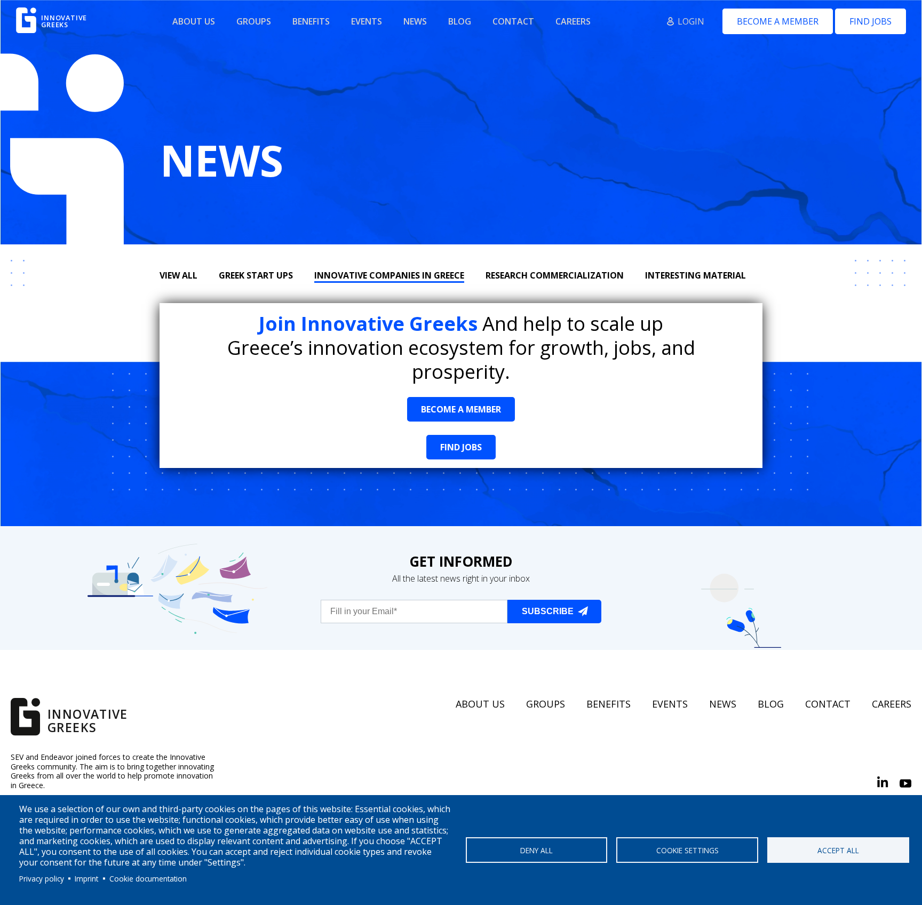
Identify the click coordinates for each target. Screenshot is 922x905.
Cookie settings (687, 850)
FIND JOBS (870, 21)
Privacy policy (41, 879)
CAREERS (573, 21)
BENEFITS (311, 21)
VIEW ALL (178, 275)
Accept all (838, 850)
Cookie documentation (148, 879)
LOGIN (691, 21)
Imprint (86, 879)
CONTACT (513, 21)
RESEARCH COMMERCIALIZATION (555, 275)
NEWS (415, 21)
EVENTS (366, 21)
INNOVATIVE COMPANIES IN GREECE (389, 275)
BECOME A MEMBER (777, 21)
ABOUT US (193, 21)
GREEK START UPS (256, 275)
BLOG (459, 21)
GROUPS (253, 21)
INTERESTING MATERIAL (695, 275)
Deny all (536, 850)
